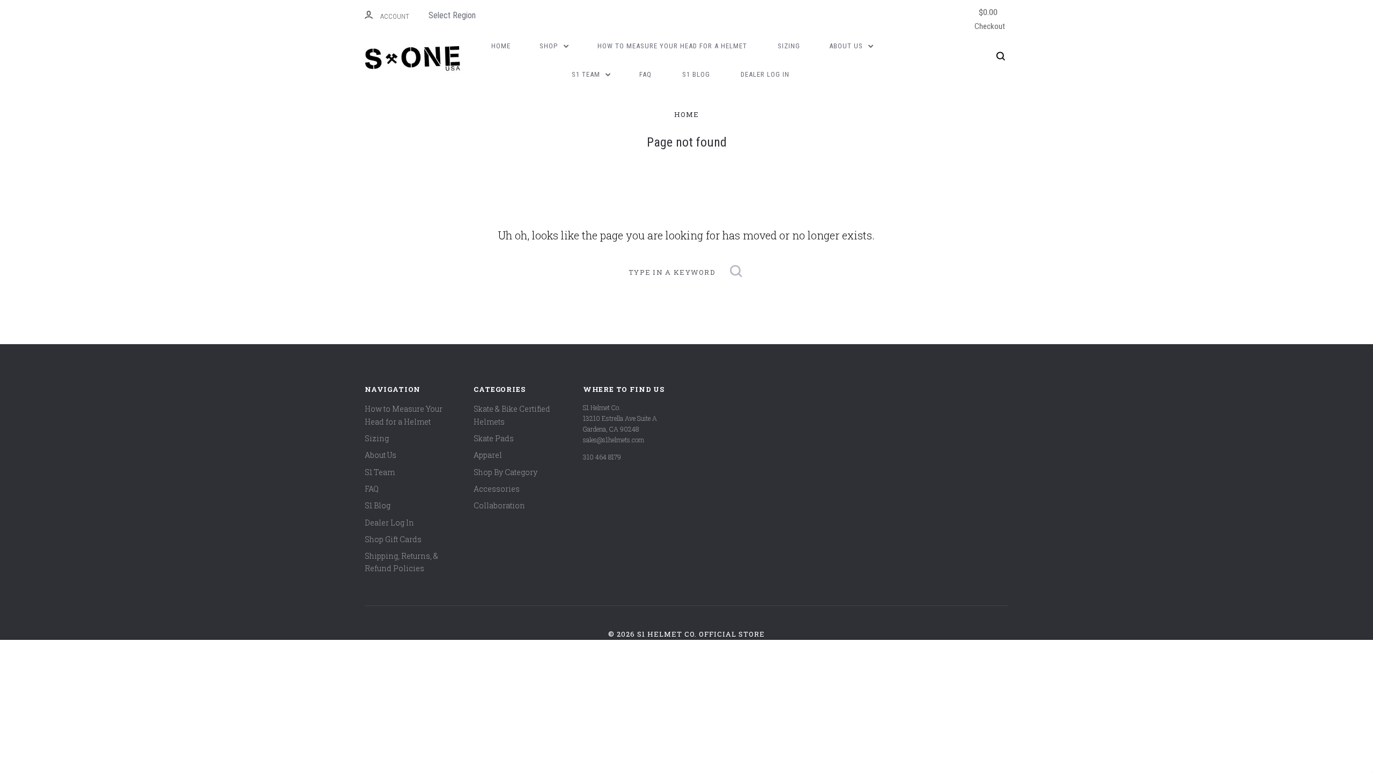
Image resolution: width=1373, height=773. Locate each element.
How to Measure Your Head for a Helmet (672, 46)
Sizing (789, 46)
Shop (550, 46)
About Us (847, 46)
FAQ (645, 74)
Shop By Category (505, 472)
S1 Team (587, 74)
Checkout (990, 18)
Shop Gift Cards (393, 539)
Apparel (488, 455)
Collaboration (499, 505)
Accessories (497, 489)
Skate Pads (494, 438)
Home (501, 46)
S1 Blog (696, 74)
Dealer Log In (765, 74)
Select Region (452, 15)
